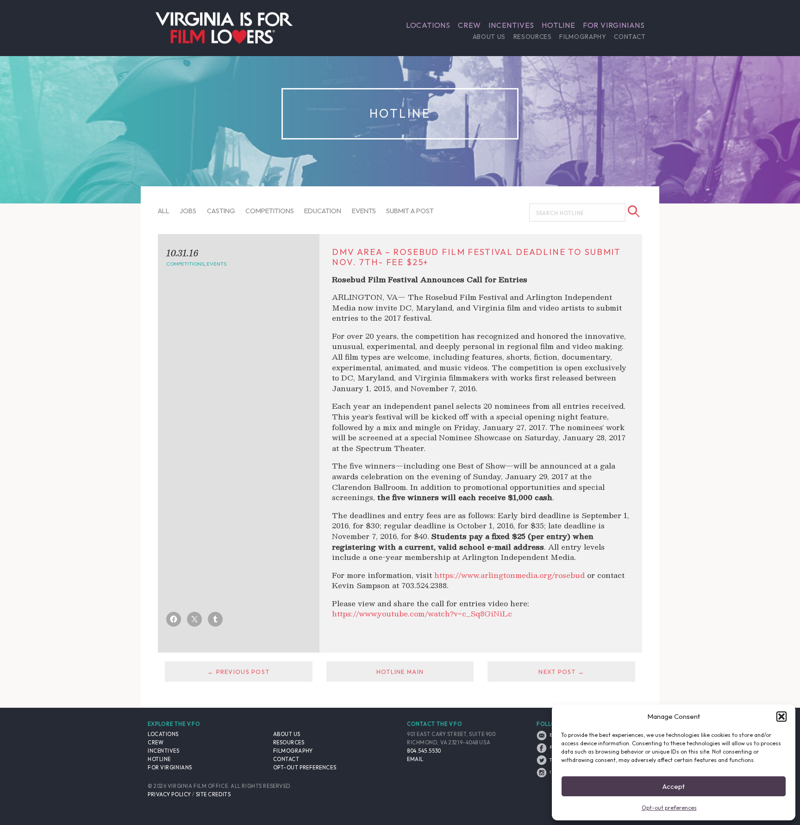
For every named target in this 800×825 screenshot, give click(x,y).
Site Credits (213, 794)
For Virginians (614, 25)
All (163, 210)
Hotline (558, 25)
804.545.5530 (424, 751)
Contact (629, 36)
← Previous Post (238, 671)
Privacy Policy (169, 794)
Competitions (269, 210)
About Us (489, 36)
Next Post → (561, 671)
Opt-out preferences (669, 807)
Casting (221, 210)
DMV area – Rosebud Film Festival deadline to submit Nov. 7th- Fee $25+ (476, 257)
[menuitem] (428, 25)
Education (322, 210)
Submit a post (410, 210)
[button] (781, 716)
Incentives (511, 25)
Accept (673, 786)
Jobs (188, 210)
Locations (428, 25)
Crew (469, 25)
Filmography (582, 36)
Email (415, 759)
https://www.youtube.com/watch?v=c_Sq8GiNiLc (422, 613)
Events (364, 210)
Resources (532, 36)
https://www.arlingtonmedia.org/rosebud (509, 575)
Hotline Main (400, 671)
